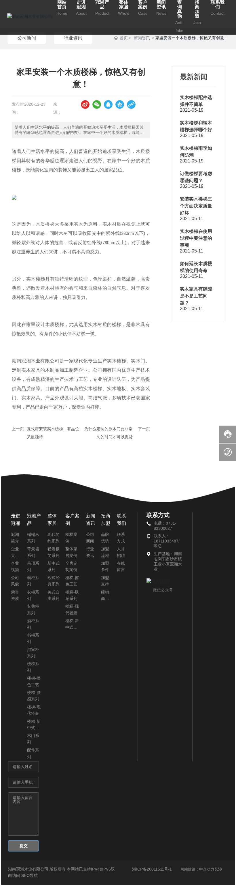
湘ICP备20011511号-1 (152, 869)
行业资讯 (73, 37)
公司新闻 (27, 37)
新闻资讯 (142, 38)
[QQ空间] (119, 104)
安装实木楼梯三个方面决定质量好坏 (196, 206)
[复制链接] (131, 104)
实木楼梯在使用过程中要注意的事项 (196, 238)
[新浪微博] (85, 104)
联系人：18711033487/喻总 (167, 541)
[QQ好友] (108, 104)
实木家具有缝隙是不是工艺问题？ (196, 296)
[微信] (96, 104)
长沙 (218, 869)
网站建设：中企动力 (197, 869)
